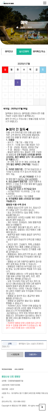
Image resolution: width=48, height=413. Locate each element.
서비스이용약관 (18, 369)
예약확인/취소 (39, 51)
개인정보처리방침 (7, 369)
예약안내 (9, 51)
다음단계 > (33, 355)
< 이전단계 (15, 355)
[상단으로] (42, 407)
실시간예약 (24, 51)
